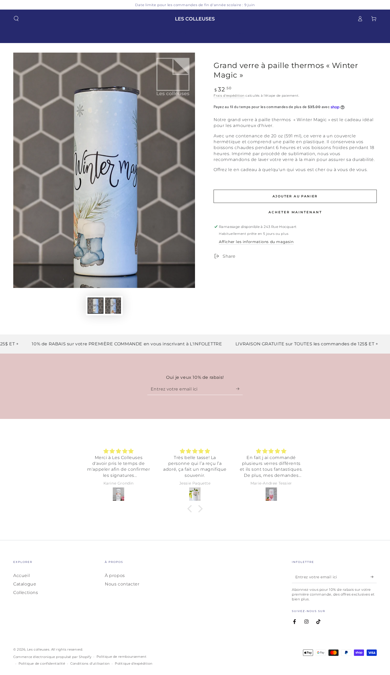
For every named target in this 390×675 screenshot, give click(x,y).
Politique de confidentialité (42, 663)
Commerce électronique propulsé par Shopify (52, 657)
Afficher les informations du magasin (256, 241)
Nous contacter (122, 584)
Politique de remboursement (122, 657)
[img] (118, 451)
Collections (25, 592)
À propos (115, 575)
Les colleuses (38, 649)
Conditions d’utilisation (90, 663)
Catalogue (24, 584)
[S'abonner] (239, 389)
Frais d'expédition (229, 95)
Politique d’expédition (133, 663)
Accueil (21, 575)
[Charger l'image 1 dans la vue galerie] (95, 306)
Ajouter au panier (295, 196)
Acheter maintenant (295, 212)
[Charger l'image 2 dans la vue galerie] (113, 306)
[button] (16, 18)
